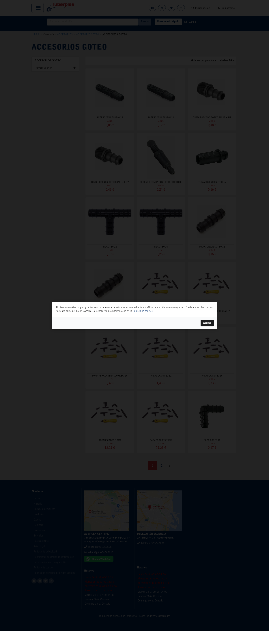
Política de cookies (142, 311)
